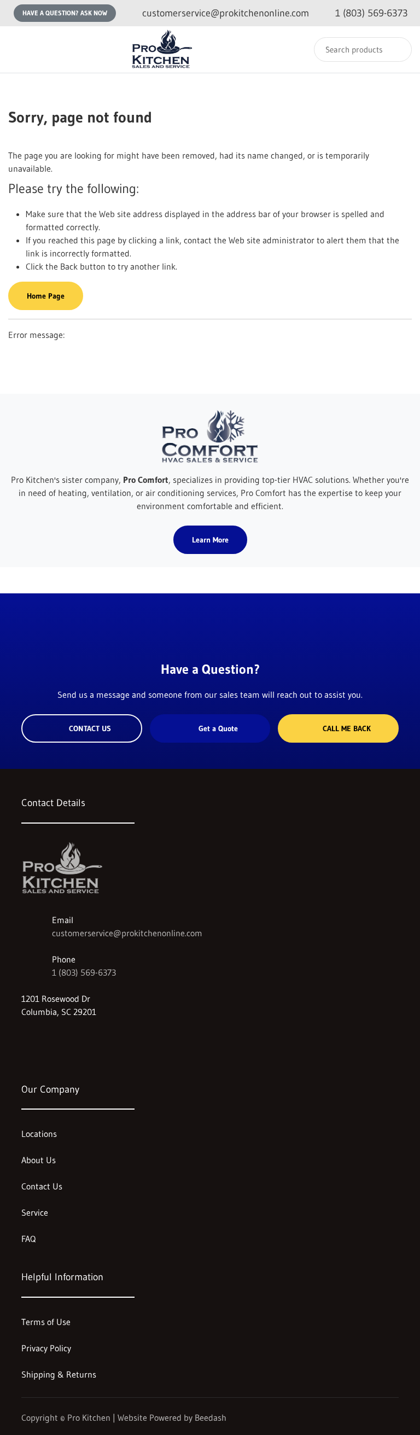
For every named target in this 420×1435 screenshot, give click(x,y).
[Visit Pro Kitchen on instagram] (26, 1037)
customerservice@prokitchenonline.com (127, 933)
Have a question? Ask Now (64, 13)
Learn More (210, 540)
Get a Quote (218, 728)
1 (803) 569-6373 (84, 972)
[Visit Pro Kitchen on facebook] (49, 1037)
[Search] (396, 49)
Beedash (210, 1417)
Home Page (46, 296)
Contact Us (90, 728)
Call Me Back (347, 728)
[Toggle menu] (19, 49)
